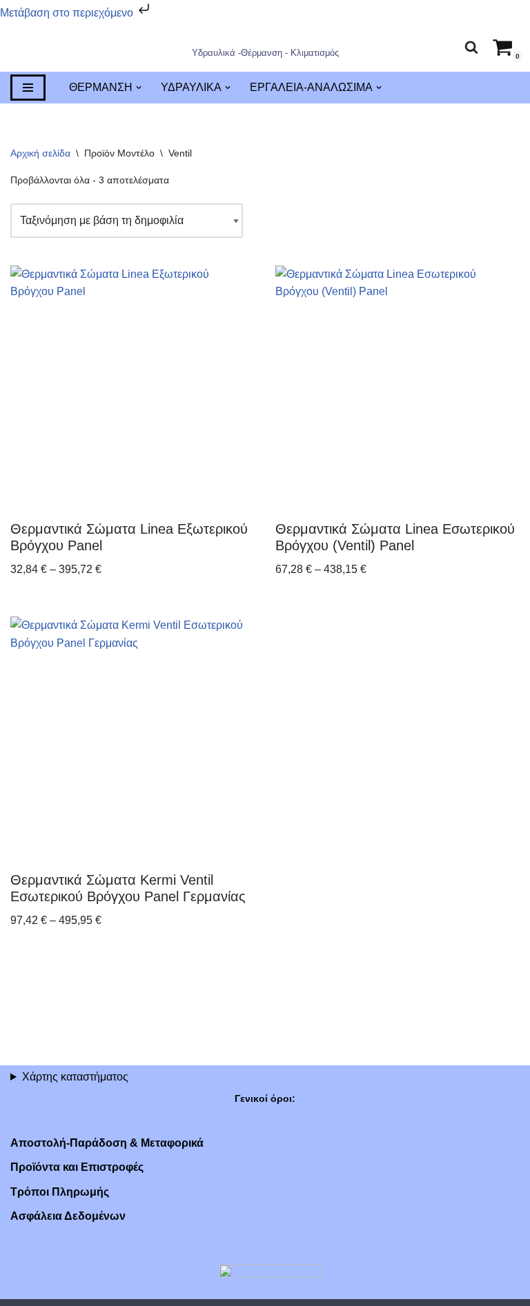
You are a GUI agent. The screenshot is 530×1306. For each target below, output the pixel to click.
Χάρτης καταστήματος (75, 1077)
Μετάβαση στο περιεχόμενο (68, 13)
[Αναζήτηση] (471, 47)
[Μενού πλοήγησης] (28, 88)
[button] (138, 88)
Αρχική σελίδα (40, 153)
